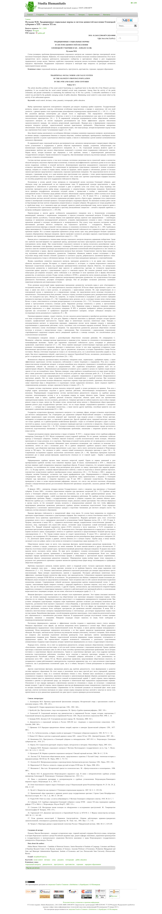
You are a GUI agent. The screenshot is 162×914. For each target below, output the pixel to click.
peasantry (61, 860)
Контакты (106, 14)
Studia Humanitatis (52, 3)
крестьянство (70, 864)
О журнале (40, 14)
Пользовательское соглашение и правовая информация (81, 902)
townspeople (70, 860)
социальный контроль (33, 864)
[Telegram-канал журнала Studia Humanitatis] (131, 20)
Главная (30, 14)
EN (135, 3)
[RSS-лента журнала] (129, 20)
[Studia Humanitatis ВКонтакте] (126, 20)
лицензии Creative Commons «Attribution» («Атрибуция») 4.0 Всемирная (74, 884)
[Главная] (31, 11)
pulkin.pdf (41, 33)
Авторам (81, 14)
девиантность (47, 864)
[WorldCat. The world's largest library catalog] (45, 893)
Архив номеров (94, 14)
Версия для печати (32, 868)
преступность (59, 864)
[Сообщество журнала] (124, 20)
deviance (47, 860)
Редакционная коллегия (56, 14)
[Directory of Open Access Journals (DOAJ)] (31, 893)
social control (38, 860)
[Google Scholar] (72, 893)
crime (54, 860)
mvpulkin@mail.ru (40, 856)
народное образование (93, 864)
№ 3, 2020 (42, 28)
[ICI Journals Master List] (100, 893)
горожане (79, 864)
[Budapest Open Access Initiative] (114, 893)
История (36, 30)
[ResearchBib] (100, 898)
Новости (72, 14)
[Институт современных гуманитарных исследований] (45, 898)
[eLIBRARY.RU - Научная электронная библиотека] (86, 893)
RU (132, 3)
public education (81, 860)
